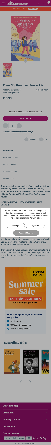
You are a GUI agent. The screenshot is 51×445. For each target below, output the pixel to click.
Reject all (35, 226)
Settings (15, 226)
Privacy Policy (35, 218)
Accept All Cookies (26, 233)
